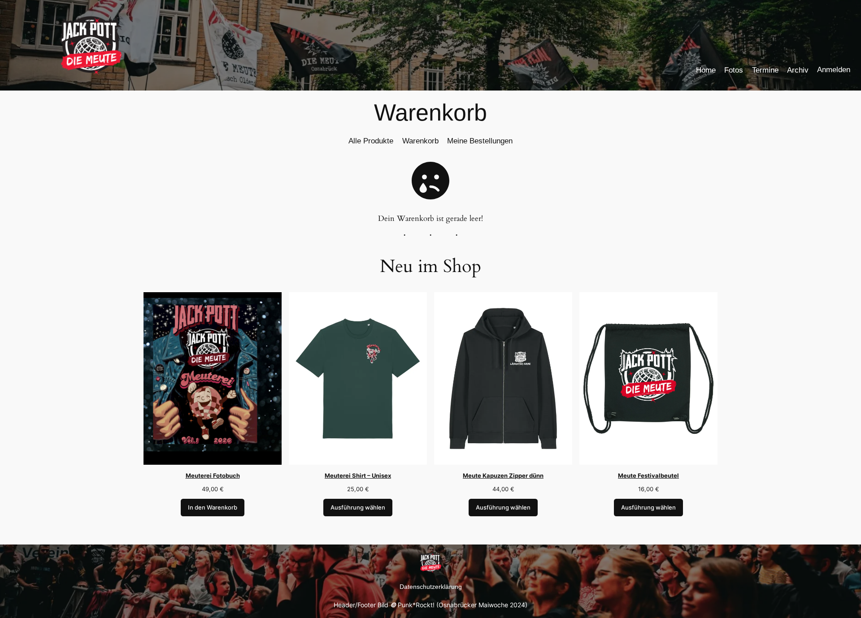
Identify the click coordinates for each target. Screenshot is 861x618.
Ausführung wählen (357, 507)
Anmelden (833, 69)
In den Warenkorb (212, 507)
